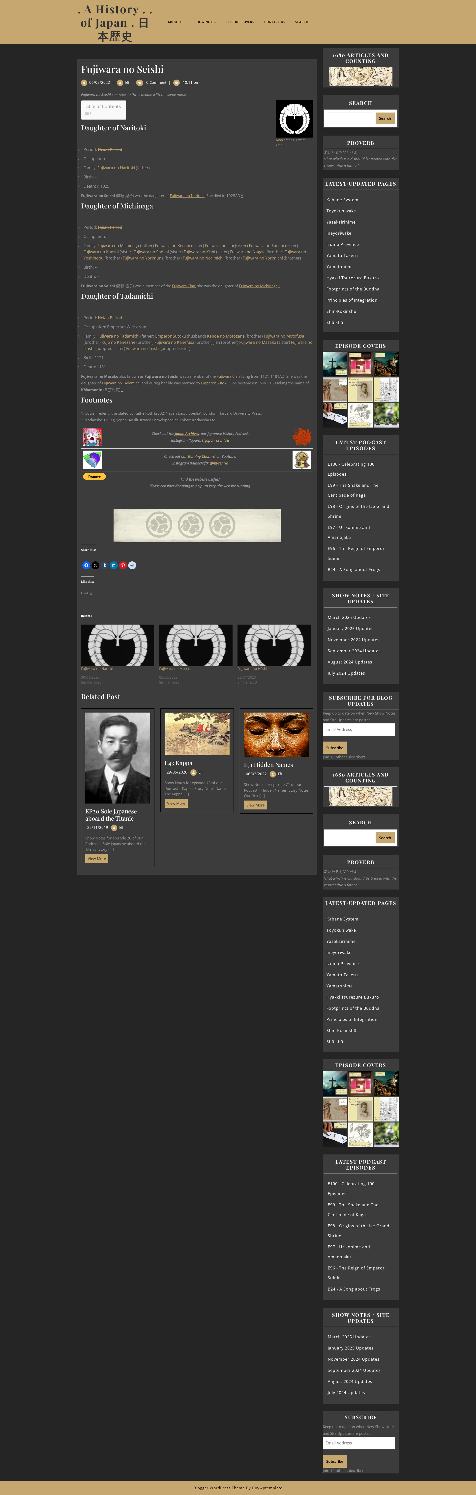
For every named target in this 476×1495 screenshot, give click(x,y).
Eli (127, 82)
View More (95, 857)
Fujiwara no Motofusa (284, 336)
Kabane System (342, 199)
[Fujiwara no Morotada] (195, 645)
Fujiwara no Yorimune (143, 258)
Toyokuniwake (341, 211)
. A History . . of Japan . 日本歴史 (115, 22)
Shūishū (335, 322)
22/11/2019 (97, 827)
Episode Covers (240, 22)
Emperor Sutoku (170, 336)
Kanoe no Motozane (226, 336)
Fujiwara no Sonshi (266, 245)
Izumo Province (343, 244)
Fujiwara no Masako (257, 342)
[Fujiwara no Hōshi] (274, 645)
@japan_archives (216, 440)
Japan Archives (187, 433)
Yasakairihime (341, 222)
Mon (279, 140)
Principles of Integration (352, 300)
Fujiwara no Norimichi (203, 258)
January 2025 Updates (351, 628)
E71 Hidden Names (268, 764)
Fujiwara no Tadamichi (118, 336)
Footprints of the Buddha (353, 289)
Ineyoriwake (339, 233)
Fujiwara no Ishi (219, 245)
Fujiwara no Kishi (199, 252)
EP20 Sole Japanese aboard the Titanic (111, 814)
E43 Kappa (178, 763)
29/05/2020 (177, 772)
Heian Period (110, 149)
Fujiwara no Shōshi (151, 252)
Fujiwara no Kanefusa (174, 342)
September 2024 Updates (354, 651)
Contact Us (274, 22)
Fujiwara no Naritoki (116, 168)
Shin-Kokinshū (342, 311)
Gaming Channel (201, 456)
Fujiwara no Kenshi (172, 245)
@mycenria (219, 462)
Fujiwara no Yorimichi (263, 258)
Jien (216, 342)
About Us (176, 22)
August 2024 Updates (350, 662)
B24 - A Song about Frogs (354, 569)
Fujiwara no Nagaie (248, 252)
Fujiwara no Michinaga (118, 245)
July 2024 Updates (346, 673)
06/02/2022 (99, 82)
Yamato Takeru (342, 255)
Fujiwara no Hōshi (252, 668)
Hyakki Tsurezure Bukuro (353, 278)
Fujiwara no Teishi (143, 348)
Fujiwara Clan (183, 285)
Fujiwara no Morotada (177, 668)
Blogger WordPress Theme (219, 1487)
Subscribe (334, 747)
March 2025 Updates (349, 617)
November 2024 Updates (354, 639)
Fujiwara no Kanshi (101, 252)
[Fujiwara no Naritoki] (117, 645)
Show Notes (205, 22)
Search (301, 22)
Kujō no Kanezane (118, 342)
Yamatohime (340, 266)
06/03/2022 (256, 773)
